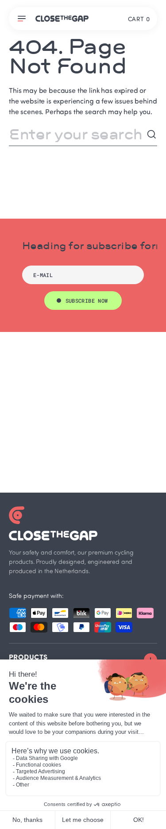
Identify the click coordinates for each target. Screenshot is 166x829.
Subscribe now (87, 300)
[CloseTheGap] (62, 18)
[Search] (152, 134)
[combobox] (78, 134)
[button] (23, 18)
